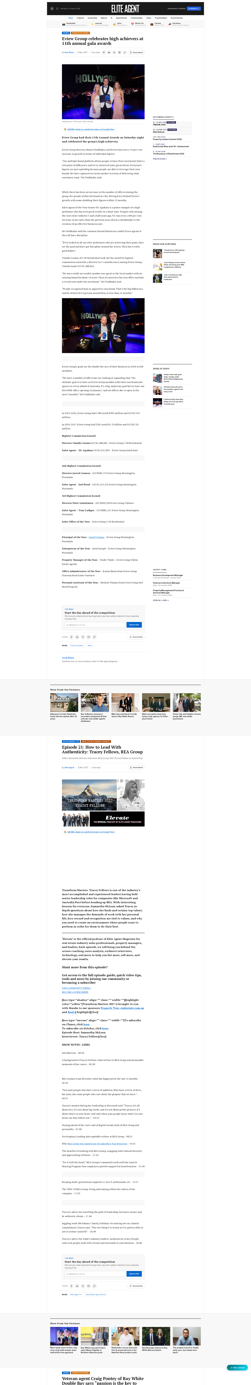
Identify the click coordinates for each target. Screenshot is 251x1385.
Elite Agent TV (71, 741)
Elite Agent (69, 767)
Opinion (104, 18)
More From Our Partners (65, 689)
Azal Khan (69, 52)
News (70, 18)
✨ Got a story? (237, 1367)
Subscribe (134, 624)
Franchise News (80, 33)
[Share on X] (114, 52)
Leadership (92, 18)
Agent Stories (121, 18)
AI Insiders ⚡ (194, 9)
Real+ (71, 1012)
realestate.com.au (132, 1008)
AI (111, 18)
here (86, 1024)
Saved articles (177, 18)
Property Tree (110, 1008)
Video (148, 18)
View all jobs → (161, 600)
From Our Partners (164, 244)
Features (80, 18)
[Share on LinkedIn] (109, 52)
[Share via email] (119, 52)
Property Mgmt (161, 18)
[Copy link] (125, 52)
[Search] (57, 9)
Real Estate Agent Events (96, 741)
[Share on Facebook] (104, 52)
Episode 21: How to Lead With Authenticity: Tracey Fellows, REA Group (102, 749)
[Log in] (52, 8)
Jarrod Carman (96, 537)
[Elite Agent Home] (125, 8)
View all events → (160, 159)
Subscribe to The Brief (176, 8)
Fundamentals (137, 18)
